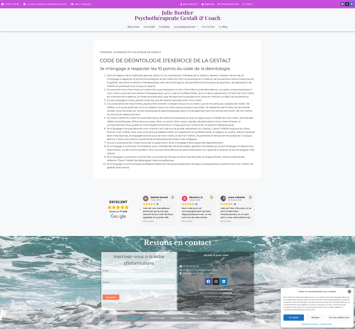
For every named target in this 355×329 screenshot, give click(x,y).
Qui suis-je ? (190, 4)
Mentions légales (157, 318)
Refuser (315, 317)
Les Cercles (208, 26)
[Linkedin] (352, 4)
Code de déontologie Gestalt (132, 318)
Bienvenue (134, 26)
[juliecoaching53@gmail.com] (216, 270)
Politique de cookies (309, 324)
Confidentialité (326, 324)
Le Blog (223, 26)
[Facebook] (342, 4)
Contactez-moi (230, 4)
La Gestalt (149, 26)
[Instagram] (347, 4)
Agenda (209, 4)
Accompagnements (184, 26)
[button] (349, 291)
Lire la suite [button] (148, 221)
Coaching (164, 26)
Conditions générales (225, 318)
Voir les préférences (339, 317)
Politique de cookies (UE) (200, 318)
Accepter (293, 317)
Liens (248, 4)
